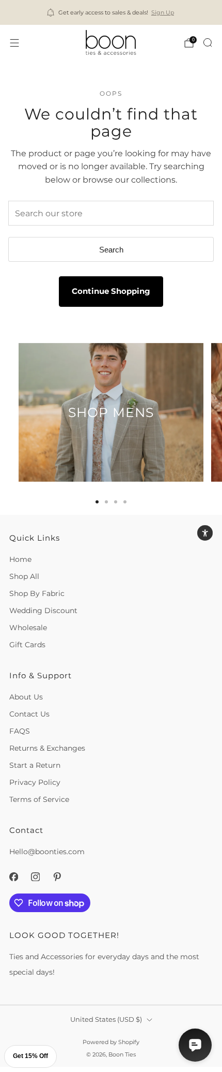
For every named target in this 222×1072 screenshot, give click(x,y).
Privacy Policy (34, 782)
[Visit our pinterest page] (57, 876)
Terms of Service (39, 799)
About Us (26, 697)
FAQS (19, 731)
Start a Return (34, 765)
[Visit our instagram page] (35, 876)
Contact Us (29, 714)
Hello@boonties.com (47, 851)
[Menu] (14, 43)
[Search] (207, 42)
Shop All (24, 576)
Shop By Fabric (37, 593)
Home (20, 559)
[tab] (97, 501)
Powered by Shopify (111, 1042)
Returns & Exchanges (47, 748)
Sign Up (162, 12)
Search (111, 249)
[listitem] (111, 12)
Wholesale (28, 627)
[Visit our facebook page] (13, 876)
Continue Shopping (111, 291)
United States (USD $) (106, 1019)
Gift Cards (27, 644)
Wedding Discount (43, 610)
